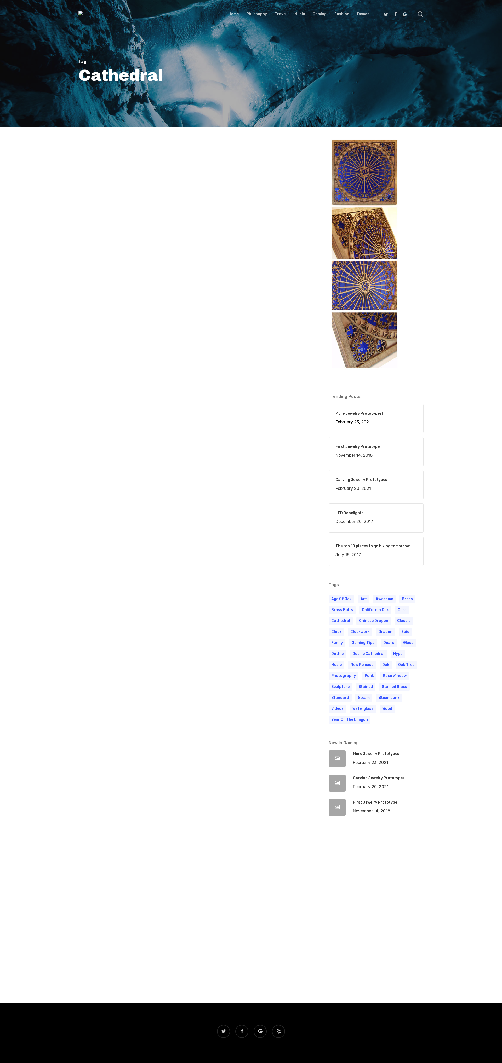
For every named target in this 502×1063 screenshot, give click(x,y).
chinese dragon (373, 621)
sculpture (340, 686)
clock (336, 632)
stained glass (394, 686)
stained (365, 686)
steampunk (389, 697)
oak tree (406, 665)
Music (336, 665)
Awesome (384, 599)
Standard (340, 697)
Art (364, 599)
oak (385, 665)
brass (407, 599)
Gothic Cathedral (368, 654)
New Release (362, 665)
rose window (395, 675)
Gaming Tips (363, 643)
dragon (385, 632)
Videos (337, 708)
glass (408, 643)
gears (388, 643)
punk (369, 675)
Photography (343, 675)
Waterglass (362, 708)
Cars (402, 610)
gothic (337, 654)
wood (387, 708)
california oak (375, 610)
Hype (397, 654)
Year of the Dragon (349, 719)
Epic (405, 632)
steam (364, 697)
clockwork (360, 632)
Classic (403, 621)
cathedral (340, 621)
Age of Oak (341, 599)
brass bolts (342, 610)
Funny (337, 643)
